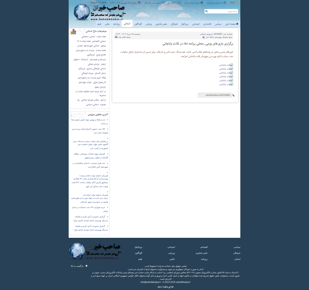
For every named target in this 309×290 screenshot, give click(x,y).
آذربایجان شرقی (99, 82)
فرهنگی (174, 24)
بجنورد (103, 104)
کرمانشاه (84, 59)
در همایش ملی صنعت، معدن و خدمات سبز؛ (90, 141)
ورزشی (148, 24)
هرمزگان (81, 68)
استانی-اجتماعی (88, 36)
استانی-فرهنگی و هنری (96, 68)
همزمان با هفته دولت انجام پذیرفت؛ (93, 176)
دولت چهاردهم (85, 82)
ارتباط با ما (173, 2)
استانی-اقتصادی (99, 41)
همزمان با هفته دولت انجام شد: (95, 195)
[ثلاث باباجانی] (226, 65)
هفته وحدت (101, 50)
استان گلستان (100, 73)
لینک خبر (209, 37)
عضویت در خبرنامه (152, 2)
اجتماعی (196, 24)
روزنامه (116, 24)
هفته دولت (101, 36)
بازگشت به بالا (77, 266)
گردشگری (91, 55)
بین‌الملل (184, 24)
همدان (80, 46)
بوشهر (103, 46)
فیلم (99, 24)
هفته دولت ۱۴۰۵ (84, 41)
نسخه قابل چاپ (124, 37)
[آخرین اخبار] (95, 253)
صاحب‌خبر (102, 12)
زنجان (103, 64)
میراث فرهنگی (87, 73)
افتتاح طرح (101, 55)
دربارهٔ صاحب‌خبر (192, 2)
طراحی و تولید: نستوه (165, 287)
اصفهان (76, 59)
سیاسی (218, 24)
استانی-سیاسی (92, 104)
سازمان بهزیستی (221, 37)
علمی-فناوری (161, 24)
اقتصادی (207, 24)
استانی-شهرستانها (91, 46)
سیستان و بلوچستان (98, 59)
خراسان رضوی (100, 87)
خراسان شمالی (94, 64)
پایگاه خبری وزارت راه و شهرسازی (92, 78)
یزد (78, 100)
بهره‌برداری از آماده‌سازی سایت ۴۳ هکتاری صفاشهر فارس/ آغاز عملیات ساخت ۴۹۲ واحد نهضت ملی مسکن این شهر (90, 182)
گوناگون (138, 24)
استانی (127, 24)
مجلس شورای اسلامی (90, 100)
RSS (232, 2)
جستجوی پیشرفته (215, 2)
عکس (107, 24)
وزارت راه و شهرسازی (85, 50)
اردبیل (103, 100)
